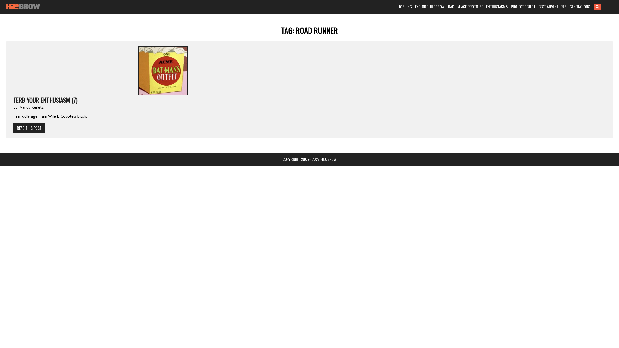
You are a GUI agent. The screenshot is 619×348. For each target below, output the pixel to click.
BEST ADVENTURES (552, 7)
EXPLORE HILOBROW (430, 7)
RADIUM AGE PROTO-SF (465, 7)
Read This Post (29, 128)
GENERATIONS (580, 7)
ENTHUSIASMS (497, 7)
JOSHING (405, 7)
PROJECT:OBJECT (523, 7)
